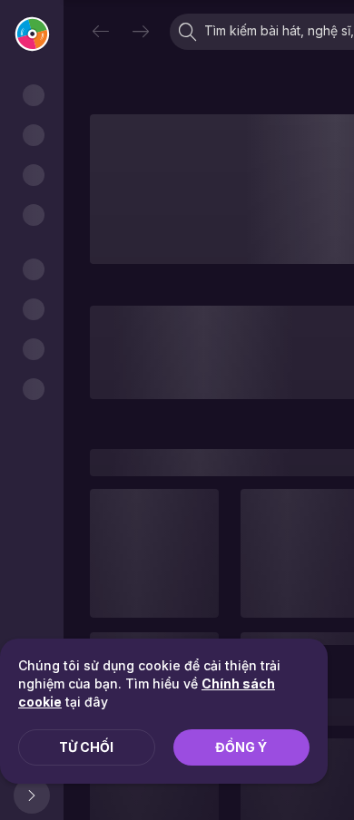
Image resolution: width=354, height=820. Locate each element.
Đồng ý (241, 747)
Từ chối (86, 747)
